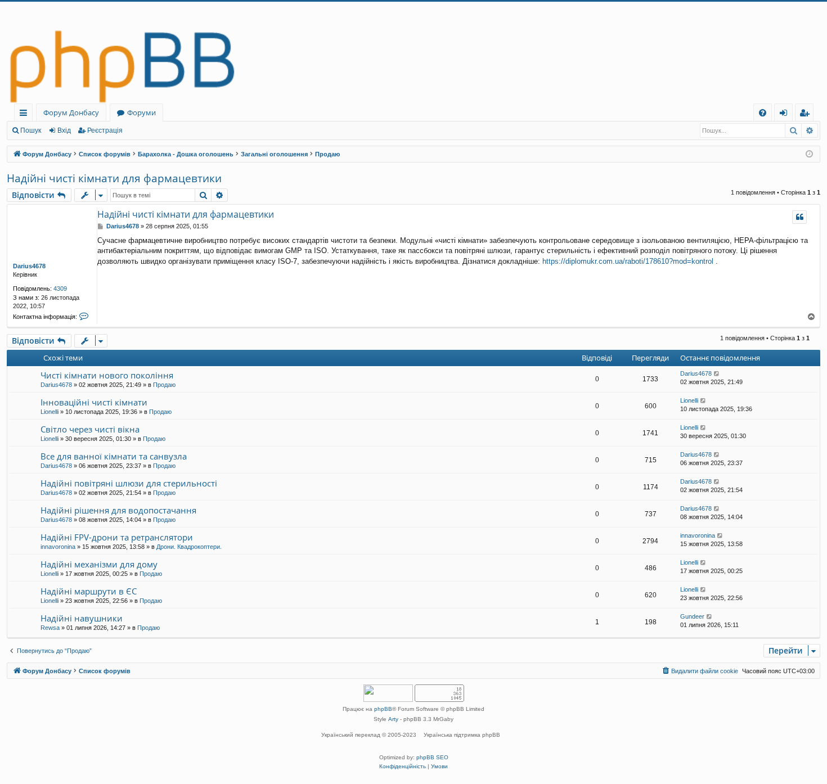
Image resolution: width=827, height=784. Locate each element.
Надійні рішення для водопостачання (118, 510)
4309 (60, 288)
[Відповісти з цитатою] (799, 217)
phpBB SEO (432, 757)
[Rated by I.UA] (388, 694)
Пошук (30, 130)
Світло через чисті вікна (90, 429)
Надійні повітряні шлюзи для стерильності (129, 483)
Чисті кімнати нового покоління (107, 375)
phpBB (383, 709)
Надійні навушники (82, 618)
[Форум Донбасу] (413, 52)
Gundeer (692, 616)
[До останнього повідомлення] (717, 374)
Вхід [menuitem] (787, 114)
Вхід (64, 130)
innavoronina (58, 546)
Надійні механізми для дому (99, 564)
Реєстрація (105, 130)
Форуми (141, 112)
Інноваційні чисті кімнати (94, 402)
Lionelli (50, 411)
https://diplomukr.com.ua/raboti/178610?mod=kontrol (627, 261)
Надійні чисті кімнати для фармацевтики (114, 178)
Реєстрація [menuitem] (806, 114)
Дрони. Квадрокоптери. (189, 546)
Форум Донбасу (71, 112)
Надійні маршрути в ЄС (89, 591)
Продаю (164, 384)
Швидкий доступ (25, 114)
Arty (393, 719)
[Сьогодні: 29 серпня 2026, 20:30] (809, 154)
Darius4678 (29, 266)
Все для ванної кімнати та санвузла (114, 456)
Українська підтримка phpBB (462, 735)
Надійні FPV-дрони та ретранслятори (117, 537)
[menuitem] (762, 112)
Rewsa (50, 627)
